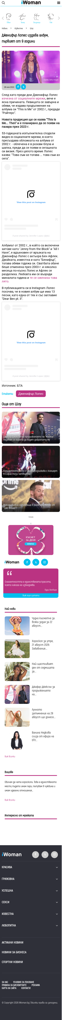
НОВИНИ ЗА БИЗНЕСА (14, 952)
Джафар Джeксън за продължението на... (43, 690)
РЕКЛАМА (36, 985)
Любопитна (9, 925)
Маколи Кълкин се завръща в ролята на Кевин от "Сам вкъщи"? (29, 506)
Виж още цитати (31, 595)
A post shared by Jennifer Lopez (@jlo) (31, 236)
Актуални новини (12, 942)
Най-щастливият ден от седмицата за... (43, 667)
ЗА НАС (5, 982)
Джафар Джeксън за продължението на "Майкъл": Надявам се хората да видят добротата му (28, 438)
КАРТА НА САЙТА (9, 988)
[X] (36, 562)
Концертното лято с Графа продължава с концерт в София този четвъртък (30, 472)
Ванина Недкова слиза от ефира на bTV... (43, 736)
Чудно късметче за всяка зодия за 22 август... (43, 622)
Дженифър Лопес (30, 394)
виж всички (10, 756)
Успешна (7, 890)
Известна (8, 914)
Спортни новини (12, 962)
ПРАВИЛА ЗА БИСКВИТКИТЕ (14, 985)
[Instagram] (44, 562)
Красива (7, 867)
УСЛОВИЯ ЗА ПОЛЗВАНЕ (23, 982)
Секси (5, 902)
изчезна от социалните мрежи (23, 98)
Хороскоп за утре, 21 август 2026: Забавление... (42, 644)
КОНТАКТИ (26, 988)
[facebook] (27, 562)
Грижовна (8, 879)
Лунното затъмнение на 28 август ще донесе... (44, 713)
